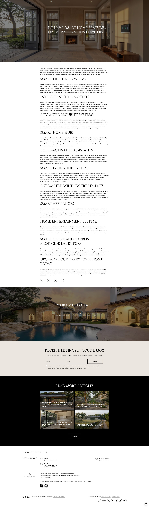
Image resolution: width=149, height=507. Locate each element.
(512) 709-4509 (104, 460)
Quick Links (116, 497)
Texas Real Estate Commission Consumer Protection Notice (58, 473)
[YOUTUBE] (112, 500)
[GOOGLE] (124, 500)
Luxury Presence (59, 497)
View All (74, 436)
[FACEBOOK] (99, 500)
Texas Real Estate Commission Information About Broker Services (60, 475)
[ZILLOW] (120, 500)
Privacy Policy (82, 368)
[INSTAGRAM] (104, 500)
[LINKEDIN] (108, 500)
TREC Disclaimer (45, 477)
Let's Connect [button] (74, 323)
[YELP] (116, 500)
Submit (95, 361)
